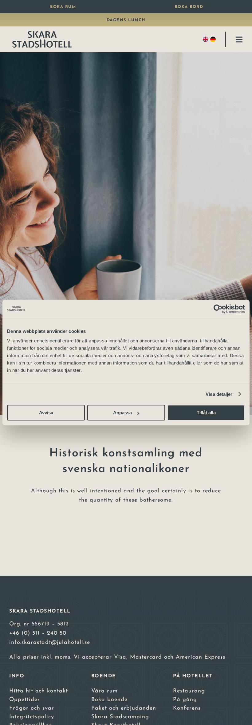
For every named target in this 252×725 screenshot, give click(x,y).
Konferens (187, 708)
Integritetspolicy (31, 717)
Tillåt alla (206, 412)
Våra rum (104, 691)
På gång (185, 700)
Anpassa (122, 412)
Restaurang (189, 691)
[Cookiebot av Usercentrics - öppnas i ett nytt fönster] (218, 308)
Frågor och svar (31, 708)
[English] (206, 39)
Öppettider (24, 700)
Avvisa (46, 412)
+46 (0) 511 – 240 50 (37, 633)
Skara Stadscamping (120, 717)
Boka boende (109, 700)
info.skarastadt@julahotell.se (49, 642)
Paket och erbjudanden (123, 708)
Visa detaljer (219, 394)
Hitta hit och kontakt (38, 691)
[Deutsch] (214, 39)
